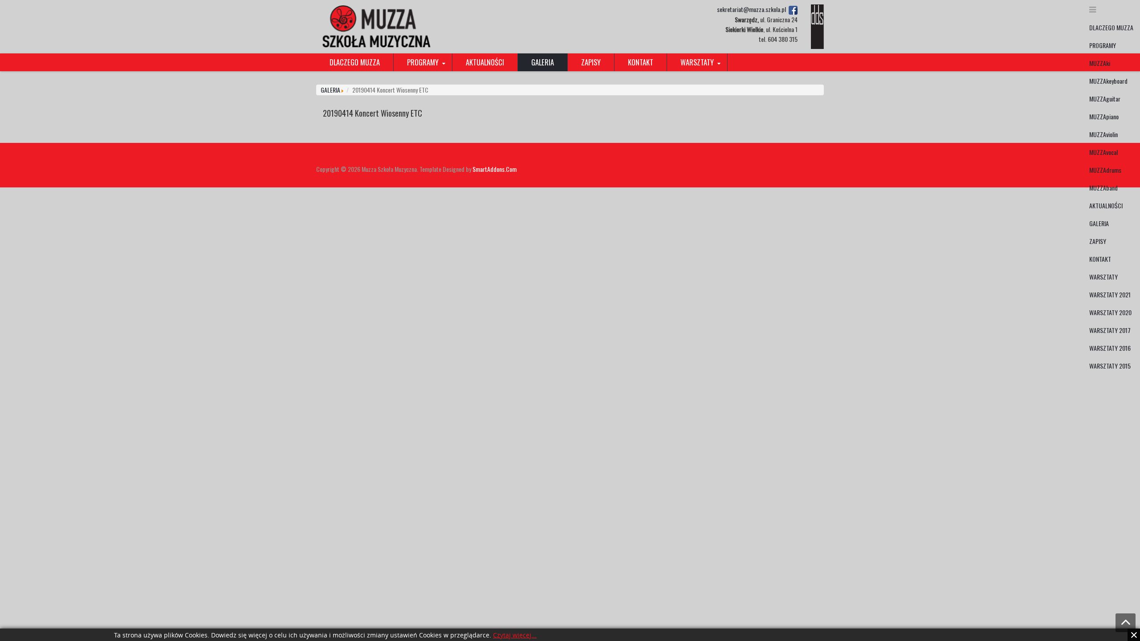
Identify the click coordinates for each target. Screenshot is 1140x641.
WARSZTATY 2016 (1110, 348)
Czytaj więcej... (515, 635)
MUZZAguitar (1104, 98)
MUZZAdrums (1105, 169)
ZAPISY (1097, 241)
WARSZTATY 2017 (1110, 330)
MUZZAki (1099, 63)
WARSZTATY (1103, 276)
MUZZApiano (1104, 116)
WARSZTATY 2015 (1110, 365)
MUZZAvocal (1103, 152)
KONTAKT (1100, 259)
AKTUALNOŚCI (1106, 205)
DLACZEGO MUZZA (1111, 27)
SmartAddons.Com (494, 169)
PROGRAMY (1102, 45)
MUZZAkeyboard (1108, 80)
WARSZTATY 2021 (1110, 294)
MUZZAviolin (1103, 134)
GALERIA (1099, 223)
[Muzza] (374, 25)
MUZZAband (1103, 187)
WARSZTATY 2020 (1110, 312)
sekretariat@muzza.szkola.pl (751, 9)
